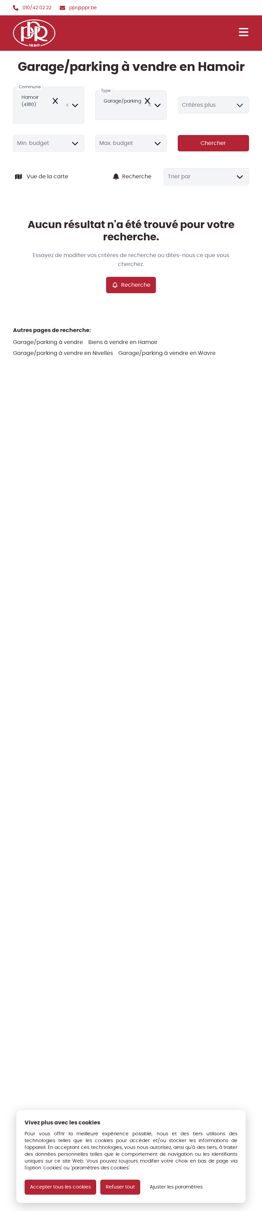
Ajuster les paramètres (176, 1187)
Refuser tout (120, 1187)
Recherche (136, 176)
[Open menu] (243, 32)
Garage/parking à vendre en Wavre (167, 353)
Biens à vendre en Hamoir (123, 342)
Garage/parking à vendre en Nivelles (63, 353)
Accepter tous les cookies (60, 1187)
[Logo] (45, 33)
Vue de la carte (47, 176)
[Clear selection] (67, 105)
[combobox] (48, 105)
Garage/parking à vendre (48, 342)
